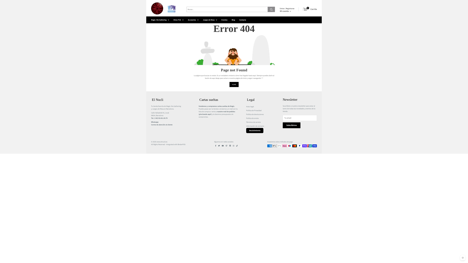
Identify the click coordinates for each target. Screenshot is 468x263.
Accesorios (192, 20)
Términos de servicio (253, 122)
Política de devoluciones (255, 114)
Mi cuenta (284, 11)
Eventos (224, 20)
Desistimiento (254, 130)
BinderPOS (181, 144)
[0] (305, 9)
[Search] (271, 9)
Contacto (242, 20)
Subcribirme (291, 125)
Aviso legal (250, 106)
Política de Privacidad (254, 110)
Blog (233, 20)
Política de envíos (252, 118)
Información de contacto (255, 126)
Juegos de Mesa (208, 20)
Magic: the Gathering (158, 20)
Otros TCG (177, 20)
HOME (234, 84)
